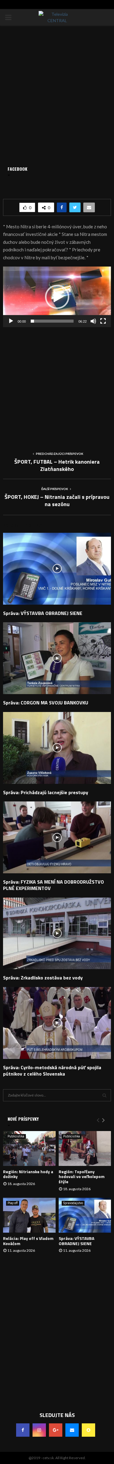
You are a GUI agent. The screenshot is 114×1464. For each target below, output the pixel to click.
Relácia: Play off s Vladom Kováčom (28, 1241)
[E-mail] (72, 1430)
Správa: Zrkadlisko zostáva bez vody (43, 977)
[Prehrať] (11, 321)
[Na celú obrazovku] (103, 321)
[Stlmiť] (93, 321)
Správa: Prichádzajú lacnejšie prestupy (45, 792)
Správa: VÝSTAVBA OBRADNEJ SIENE (42, 613)
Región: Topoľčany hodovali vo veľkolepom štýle (82, 1176)
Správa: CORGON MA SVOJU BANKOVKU (45, 702)
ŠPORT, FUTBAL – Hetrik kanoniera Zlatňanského (57, 465)
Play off (13, 1203)
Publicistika (16, 1136)
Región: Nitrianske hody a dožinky (28, 1174)
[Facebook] (22, 1430)
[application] (57, 297)
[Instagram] (39, 1430)
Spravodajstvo (73, 1203)
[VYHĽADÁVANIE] (104, 1095)
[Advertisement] (57, 384)
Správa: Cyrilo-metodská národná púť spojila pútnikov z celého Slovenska (52, 1070)
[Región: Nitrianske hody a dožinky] (29, 1148)
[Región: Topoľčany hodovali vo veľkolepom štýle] (85, 1148)
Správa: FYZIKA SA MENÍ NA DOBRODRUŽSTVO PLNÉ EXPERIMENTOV (53, 885)
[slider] (52, 321)
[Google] (55, 1430)
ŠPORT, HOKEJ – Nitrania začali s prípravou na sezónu (57, 500)
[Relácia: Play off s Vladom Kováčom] (29, 1215)
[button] (57, 297)
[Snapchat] (88, 1430)
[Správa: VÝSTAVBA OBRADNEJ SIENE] (85, 1215)
